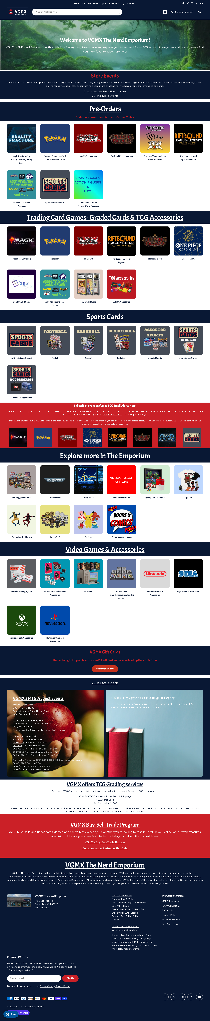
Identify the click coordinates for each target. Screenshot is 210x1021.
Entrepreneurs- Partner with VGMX (105, 848)
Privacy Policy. (62, 986)
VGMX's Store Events (105, 95)
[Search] (118, 12)
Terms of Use (46, 986)
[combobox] (77, 12)
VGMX (18, 1006)
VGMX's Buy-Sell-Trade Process (105, 842)
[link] (88, 343)
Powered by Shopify (34, 1006)
